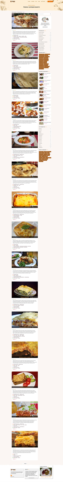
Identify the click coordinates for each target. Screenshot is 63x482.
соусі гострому (46, 67)
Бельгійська (40, 136)
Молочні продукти (18, 155)
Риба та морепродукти (17, 215)
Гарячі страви (15, 427)
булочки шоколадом (41, 54)
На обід (15, 426)
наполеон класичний (41, 56)
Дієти (36, 1)
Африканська (40, 135)
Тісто (14, 96)
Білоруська (40, 139)
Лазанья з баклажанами (25, 267)
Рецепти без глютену (41, 43)
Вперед (25, 463)
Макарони (22, 305)
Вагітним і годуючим (16, 216)
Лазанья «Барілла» (25, 147)
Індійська (40, 131)
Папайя (46, 156)
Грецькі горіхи (49, 151)
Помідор (23, 335)
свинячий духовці (41, 66)
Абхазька (40, 132)
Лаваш (18, 365)
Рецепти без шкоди (41, 44)
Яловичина (22, 36)
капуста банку (41, 61)
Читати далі (14, 40)
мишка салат (45, 61)
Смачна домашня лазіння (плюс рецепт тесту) (24, 28)
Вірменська (40, 140)
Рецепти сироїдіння (41, 47)
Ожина (40, 156)
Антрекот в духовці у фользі (47, 73)
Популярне (32, 1)
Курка (16, 305)
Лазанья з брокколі (25, 58)
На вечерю (17, 426)
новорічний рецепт (41, 55)
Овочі (14, 66)
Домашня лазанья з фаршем (25, 416)
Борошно (15, 36)
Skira (44, 87)
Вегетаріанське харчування (17, 126)
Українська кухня (16, 35)
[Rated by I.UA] (12, 476)
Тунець (21, 215)
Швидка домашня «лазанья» (25, 327)
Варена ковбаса (41, 151)
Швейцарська (40, 147)
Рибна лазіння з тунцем (25, 207)
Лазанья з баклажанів (24, 237)
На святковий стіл (21, 426)
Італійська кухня (16, 65)
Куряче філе (18, 305)
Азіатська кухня (16, 244)
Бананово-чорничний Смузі (47, 80)
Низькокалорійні (41, 39)
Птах (14, 305)
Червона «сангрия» (46, 101)
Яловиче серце (41, 161)
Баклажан (17, 245)
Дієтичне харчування (16, 246)
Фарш (16, 125)
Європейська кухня (16, 124)
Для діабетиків (41, 36)
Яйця (25, 36)
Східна (39, 144)
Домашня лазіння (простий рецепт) (25, 177)
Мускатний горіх (44, 155)
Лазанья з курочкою (25, 297)
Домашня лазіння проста (25, 387)
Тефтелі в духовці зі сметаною (47, 122)
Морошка (40, 155)
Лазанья (19, 427)
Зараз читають (43, 1)
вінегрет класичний (47, 54)
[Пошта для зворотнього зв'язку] (11, 475)
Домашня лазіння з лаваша (24, 357)
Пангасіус (43, 156)
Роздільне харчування (41, 48)
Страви (39, 1)
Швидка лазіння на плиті (25, 117)
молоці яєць (46, 55)
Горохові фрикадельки (46, 108)
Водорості (45, 151)
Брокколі (17, 66)
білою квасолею (46, 60)
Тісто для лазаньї (24, 88)
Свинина (20, 36)
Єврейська (40, 128)
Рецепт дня (50, 1)
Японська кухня (21, 364)
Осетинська (40, 143)
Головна (29, 1)
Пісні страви (15, 156)
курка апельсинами (47, 66)
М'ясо (17, 36)
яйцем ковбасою (41, 60)
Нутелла (48, 155)
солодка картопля (41, 67)
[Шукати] (50, 14)
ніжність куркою (47, 56)
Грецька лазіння (24, 446)
